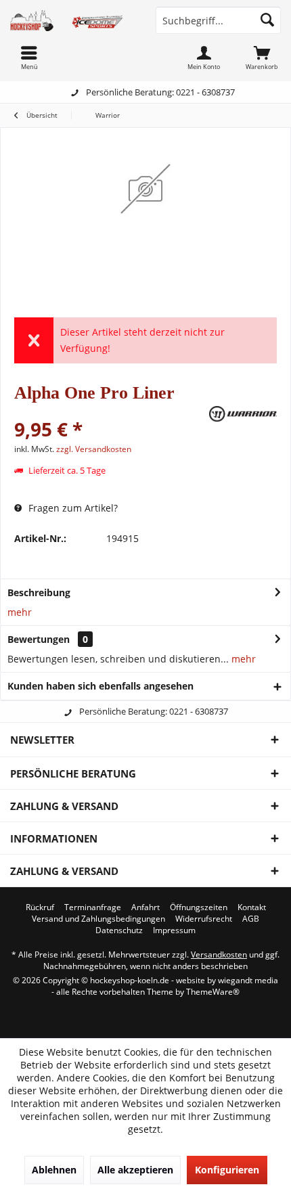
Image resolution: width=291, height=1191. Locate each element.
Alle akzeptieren (135, 1169)
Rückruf (40, 907)
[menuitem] (262, 57)
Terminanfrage (92, 907)
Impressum (174, 930)
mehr (19, 612)
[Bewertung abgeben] (110, 411)
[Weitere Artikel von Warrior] (243, 414)
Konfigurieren (227, 1169)
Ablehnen (54, 1169)
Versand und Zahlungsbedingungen (98, 919)
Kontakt (252, 907)
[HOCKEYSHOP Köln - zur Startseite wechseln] (72, 20)
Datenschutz (119, 930)
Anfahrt (145, 907)
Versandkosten (219, 954)
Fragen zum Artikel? (72, 507)
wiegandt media (248, 980)
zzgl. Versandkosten (93, 449)
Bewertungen (38, 639)
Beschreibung (38, 592)
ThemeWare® (213, 991)
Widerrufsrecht (203, 919)
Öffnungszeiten (198, 907)
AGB (250, 919)
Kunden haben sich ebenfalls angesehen (100, 685)
